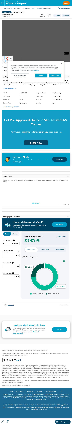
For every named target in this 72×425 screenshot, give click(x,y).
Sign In (66, 3)
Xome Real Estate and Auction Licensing (12, 394)
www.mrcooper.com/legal (55, 405)
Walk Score (7, 176)
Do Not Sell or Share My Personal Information (20, 76)
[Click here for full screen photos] (67, 22)
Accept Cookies (55, 75)
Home (11, 391)
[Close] (61, 63)
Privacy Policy (19, 391)
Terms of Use (30, 391)
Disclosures (39, 391)
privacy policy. (35, 70)
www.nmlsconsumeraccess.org (23, 405)
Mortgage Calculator (11, 216)
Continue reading (9, 88)
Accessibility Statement (51, 391)
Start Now (36, 142)
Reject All (41, 75)
